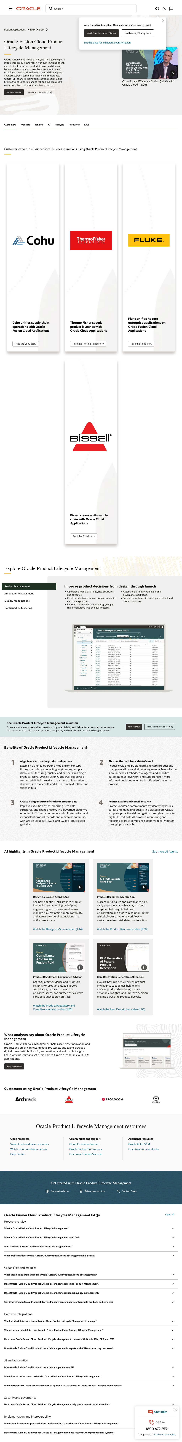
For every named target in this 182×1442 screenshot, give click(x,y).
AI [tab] (49, 124)
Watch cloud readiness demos (28, 1149)
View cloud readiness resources (29, 1144)
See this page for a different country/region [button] (107, 42)
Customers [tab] (10, 124)
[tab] (29, 586)
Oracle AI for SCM (139, 1144)
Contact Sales (129, 1191)
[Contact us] (171, 8)
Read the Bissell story (84, 536)
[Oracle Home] (28, 8)
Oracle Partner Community (85, 1149)
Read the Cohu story (25, 343)
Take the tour (134, 726)
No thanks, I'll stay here (138, 33)
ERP (32, 29)
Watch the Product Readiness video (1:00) (122, 929)
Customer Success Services (85, 1154)
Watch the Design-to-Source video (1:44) (58, 929)
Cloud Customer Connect (84, 1144)
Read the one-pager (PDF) (40, 92)
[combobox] (91, 8)
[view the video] (150, 63)
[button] (11, 8)
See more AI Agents (165, 851)
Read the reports (14, 1066)
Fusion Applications (15, 29)
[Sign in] (164, 8)
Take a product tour (95, 1191)
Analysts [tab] (59, 124)
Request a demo (14, 92)
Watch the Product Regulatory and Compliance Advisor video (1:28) (54, 1007)
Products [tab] (25, 124)
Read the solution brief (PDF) (160, 726)
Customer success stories (143, 1149)
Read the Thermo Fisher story (88, 343)
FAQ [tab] (86, 124)
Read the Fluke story (141, 343)
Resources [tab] (74, 124)
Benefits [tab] (38, 124)
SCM (41, 29)
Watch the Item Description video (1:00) (121, 1009)
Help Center (17, 1154)
